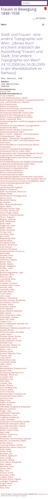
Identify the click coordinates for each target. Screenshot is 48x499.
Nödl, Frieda (5, 223)
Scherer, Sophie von (8, 434)
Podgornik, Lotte (7, 225)
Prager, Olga (5, 411)
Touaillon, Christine (8, 283)
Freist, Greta (5, 449)
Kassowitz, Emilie (7, 475)
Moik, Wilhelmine (7, 221)
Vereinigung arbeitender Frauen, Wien (17, 112)
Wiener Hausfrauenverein (11, 172)
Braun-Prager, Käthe (9, 213)
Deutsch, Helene (7, 460)
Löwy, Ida (4, 270)
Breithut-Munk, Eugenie (10, 479)
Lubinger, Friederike (9, 481)
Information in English (18, 496)
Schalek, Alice (6, 436)
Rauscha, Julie (6, 276)
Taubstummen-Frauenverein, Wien (15, 155)
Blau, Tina (4, 470)
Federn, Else (5, 400)
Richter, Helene (6, 264)
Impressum (43, 494)
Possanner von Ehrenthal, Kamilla (14, 421)
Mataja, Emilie (6, 193)
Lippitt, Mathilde (7, 419)
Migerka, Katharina (8, 189)
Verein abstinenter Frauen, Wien (14, 166)
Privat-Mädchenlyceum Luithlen (14, 98)
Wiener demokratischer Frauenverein (16, 129)
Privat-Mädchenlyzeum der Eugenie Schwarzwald (21, 161)
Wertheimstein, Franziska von (13, 394)
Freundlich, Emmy (7, 242)
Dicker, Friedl (5, 451)
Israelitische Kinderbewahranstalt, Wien (17, 164)
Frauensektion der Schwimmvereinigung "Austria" (21, 153)
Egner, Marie (5, 206)
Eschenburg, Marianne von (12, 372)
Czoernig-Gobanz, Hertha (11, 445)
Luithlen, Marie (6, 477)
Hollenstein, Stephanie (10, 413)
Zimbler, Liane (6, 268)
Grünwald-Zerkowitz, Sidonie (12, 426)
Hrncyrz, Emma (6, 472)
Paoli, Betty (5, 381)
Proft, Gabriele (6, 308)
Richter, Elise (5, 262)
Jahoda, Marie (6, 240)
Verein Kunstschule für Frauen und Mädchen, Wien (22, 181)
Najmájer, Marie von (9, 374)
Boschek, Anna (6, 255)
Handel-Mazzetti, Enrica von (12, 251)
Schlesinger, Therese (9, 317)
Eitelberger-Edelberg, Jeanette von (15, 328)
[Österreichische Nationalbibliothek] (45, 9)
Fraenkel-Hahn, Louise (10, 285)
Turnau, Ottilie (6, 185)
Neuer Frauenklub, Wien (10, 119)
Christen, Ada (6, 383)
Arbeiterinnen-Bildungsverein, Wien (15, 115)
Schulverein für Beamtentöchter (14, 168)
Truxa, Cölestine (7, 95)
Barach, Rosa (5, 198)
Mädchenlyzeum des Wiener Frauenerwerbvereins (22, 100)
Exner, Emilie (5, 458)
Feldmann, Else (6, 379)
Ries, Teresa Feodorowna (11, 204)
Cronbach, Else (6, 377)
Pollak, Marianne (7, 230)
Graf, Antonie (6, 247)
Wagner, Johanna (7, 219)
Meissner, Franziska (8, 428)
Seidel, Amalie (6, 257)
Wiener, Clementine (8, 298)
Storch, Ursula (6, 325)
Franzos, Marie (6, 389)
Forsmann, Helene (8, 306)
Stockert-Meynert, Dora (10, 353)
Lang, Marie (5, 357)
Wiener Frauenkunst (9, 106)
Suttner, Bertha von (8, 244)
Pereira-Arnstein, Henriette (12, 332)
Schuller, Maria (6, 291)
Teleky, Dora (5, 321)
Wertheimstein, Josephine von (13, 368)
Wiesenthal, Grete (8, 360)
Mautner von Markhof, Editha (13, 440)
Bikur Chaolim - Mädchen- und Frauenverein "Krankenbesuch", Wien (19, 135)
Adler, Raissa (5, 313)
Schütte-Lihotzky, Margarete (12, 300)
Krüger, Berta (6, 483)
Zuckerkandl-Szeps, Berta (11, 396)
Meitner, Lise (5, 485)
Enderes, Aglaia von (8, 455)
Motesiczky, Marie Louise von (13, 447)
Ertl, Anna (4, 366)
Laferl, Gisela (5, 364)
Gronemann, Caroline (9, 302)
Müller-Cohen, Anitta (9, 430)
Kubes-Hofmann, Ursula (10, 340)
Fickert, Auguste (7, 217)
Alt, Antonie (5, 202)
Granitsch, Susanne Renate (12, 215)
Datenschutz (5, 496)
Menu (3, 24)
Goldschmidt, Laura (8, 338)
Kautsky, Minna (7, 330)
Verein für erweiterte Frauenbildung (16, 149)
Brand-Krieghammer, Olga (11, 272)
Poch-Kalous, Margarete (10, 462)
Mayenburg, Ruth (7, 238)
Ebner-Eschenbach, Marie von (13, 191)
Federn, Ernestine (7, 402)
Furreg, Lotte (6, 232)
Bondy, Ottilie (6, 370)
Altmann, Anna (6, 351)
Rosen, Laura (6, 349)
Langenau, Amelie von (9, 417)
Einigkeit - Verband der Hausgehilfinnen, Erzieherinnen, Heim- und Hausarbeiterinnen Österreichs (19, 140)
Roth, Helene (5, 464)
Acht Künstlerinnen (8, 104)
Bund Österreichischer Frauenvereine (16, 108)
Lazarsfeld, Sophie (8, 362)
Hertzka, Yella (6, 287)
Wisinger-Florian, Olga (10, 208)
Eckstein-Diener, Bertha (10, 336)
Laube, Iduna (5, 334)
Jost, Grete (4, 236)
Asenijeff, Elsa (6, 342)
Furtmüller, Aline (7, 289)
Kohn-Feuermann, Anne (10, 315)
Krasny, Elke (5, 91)
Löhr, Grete (5, 296)
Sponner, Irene (6, 398)
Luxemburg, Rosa (7, 279)
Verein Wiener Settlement (11, 170)
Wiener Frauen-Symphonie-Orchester (16, 117)
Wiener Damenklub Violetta (12, 110)
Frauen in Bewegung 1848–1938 (18, 11)
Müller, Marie (6, 404)
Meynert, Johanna (8, 409)
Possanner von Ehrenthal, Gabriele (15, 438)
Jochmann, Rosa (7, 234)
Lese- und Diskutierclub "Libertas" (15, 102)
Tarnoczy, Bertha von (9, 210)
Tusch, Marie (5, 293)
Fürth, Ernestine (7, 391)
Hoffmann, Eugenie (8, 259)
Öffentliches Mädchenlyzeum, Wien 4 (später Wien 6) (23, 178)
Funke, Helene (6, 443)
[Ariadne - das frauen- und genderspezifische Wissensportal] (39, 18)
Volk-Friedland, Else (8, 387)
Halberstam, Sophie (8, 347)
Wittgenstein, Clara (8, 415)
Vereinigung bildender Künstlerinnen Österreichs (21, 176)
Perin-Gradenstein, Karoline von (14, 323)
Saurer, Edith (5, 468)
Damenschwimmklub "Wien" (12, 132)
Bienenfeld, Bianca (8, 200)
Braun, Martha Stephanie (11, 311)
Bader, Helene (6, 227)
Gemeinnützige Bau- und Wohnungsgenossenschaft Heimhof (23, 122)
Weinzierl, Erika (7, 466)
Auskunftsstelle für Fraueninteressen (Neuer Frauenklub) (19, 145)
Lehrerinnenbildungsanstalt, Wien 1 (15, 183)
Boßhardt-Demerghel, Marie (12, 423)
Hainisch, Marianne (8, 249)
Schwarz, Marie (6, 304)
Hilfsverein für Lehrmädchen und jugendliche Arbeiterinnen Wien (19, 126)
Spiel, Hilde (5, 432)
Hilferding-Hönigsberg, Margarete (15, 406)
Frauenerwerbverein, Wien (11, 174)
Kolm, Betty (5, 253)
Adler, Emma (5, 281)
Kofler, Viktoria (6, 385)
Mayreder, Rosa (7, 274)
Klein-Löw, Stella (7, 319)
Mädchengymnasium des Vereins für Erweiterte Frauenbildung (20, 158)
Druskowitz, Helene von (10, 345)
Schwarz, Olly (5, 355)
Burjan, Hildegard (7, 266)
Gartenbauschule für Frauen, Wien (15, 151)
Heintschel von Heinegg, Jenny (13, 195)
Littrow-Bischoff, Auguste (11, 187)
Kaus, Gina (4, 487)
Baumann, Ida (6, 453)
